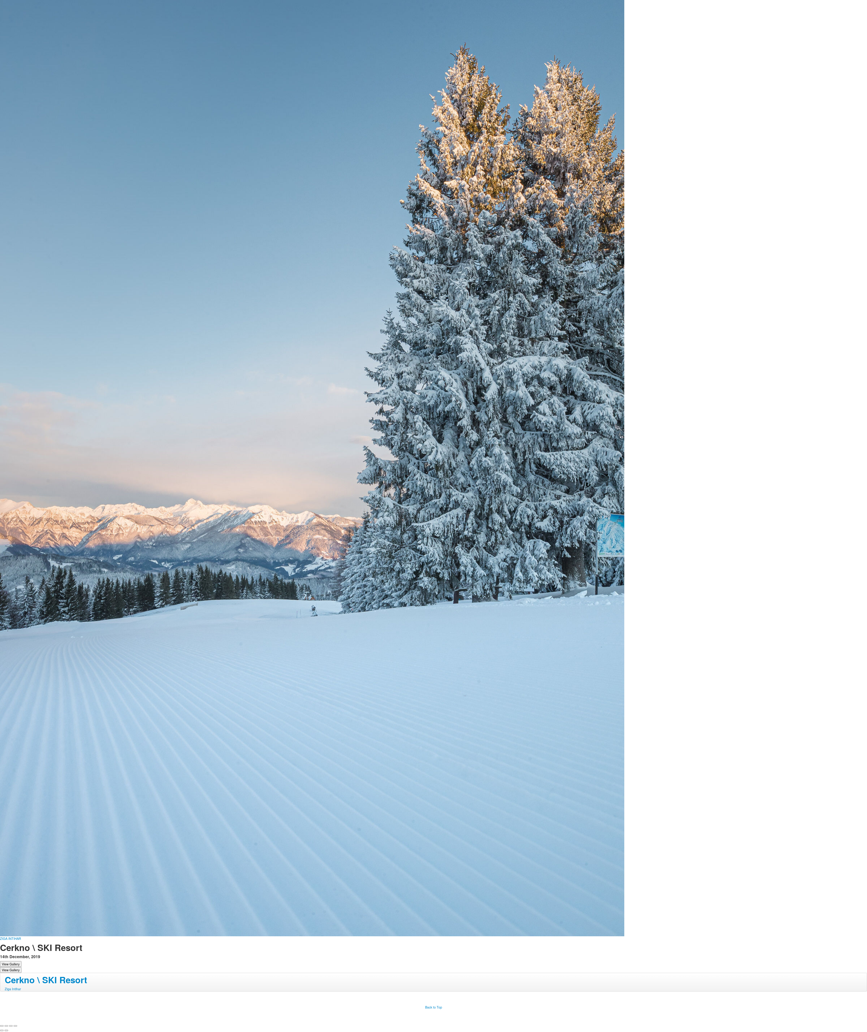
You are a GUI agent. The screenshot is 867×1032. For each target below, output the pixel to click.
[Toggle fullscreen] (11, 1026)
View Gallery (11, 964)
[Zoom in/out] (15, 1026)
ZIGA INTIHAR (10, 938)
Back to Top (433, 1007)
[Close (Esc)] (2, 1026)
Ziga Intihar (13, 989)
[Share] (6, 1026)
